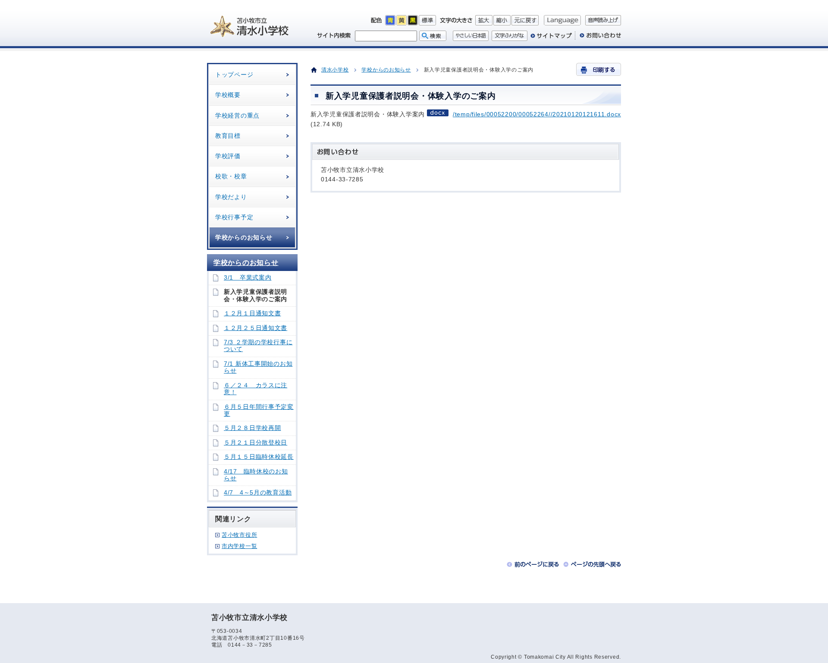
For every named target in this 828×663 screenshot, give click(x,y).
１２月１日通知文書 (252, 313)
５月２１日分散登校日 (255, 442)
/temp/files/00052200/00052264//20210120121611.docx (537, 114)
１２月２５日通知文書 (255, 328)
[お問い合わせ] (598, 38)
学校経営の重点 (237, 115)
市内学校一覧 (239, 546)
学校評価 (228, 156)
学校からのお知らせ (243, 237)
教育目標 (228, 135)
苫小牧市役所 (239, 535)
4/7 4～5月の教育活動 (258, 492)
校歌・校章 (231, 176)
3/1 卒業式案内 (247, 277)
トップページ (234, 74)
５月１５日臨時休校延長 (259, 457)
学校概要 (228, 94)
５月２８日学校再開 (252, 428)
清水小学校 (335, 69)
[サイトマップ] (551, 38)
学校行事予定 (234, 217)
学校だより (231, 196)
